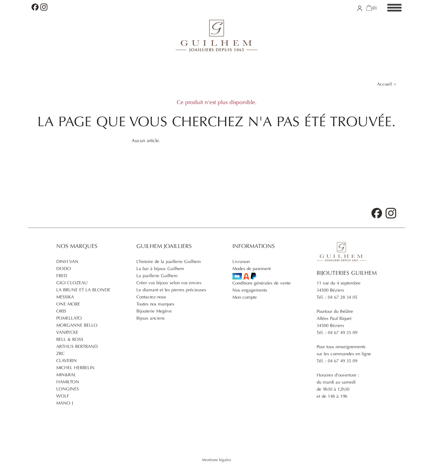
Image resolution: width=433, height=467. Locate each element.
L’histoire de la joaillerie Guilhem (168, 261)
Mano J (64, 403)
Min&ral (66, 374)
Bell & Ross (69, 339)
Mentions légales (216, 460)
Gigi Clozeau (72, 282)
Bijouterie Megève (154, 311)
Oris (61, 311)
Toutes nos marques (155, 304)
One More (68, 304)
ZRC (60, 353)
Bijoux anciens (150, 318)
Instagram (43, 7)
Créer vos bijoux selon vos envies (168, 282)
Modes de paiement (251, 268)
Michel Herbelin (75, 367)
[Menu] (394, 7)
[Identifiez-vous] (359, 8)
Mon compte (244, 297)
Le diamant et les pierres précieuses (171, 289)
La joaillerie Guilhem (157, 275)
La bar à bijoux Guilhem (160, 268)
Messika (65, 297)
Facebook (35, 7)
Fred (61, 275)
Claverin (66, 360)
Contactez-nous (151, 297)
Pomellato (69, 318)
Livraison (241, 261)
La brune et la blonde (83, 289)
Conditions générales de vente (261, 283)
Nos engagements (249, 290)
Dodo (63, 268)
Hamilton (67, 381)
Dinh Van (67, 261)
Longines (67, 389)
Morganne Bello (76, 325)
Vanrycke (67, 332)
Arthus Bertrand (77, 346)
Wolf (62, 396)
